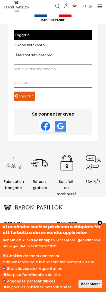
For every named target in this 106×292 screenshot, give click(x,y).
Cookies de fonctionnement (33, 255)
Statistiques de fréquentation (34, 268)
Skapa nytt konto (30, 45)
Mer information (42, 246)
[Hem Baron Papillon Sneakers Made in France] (16, 6)
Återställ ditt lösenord (33, 55)
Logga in (27, 36)
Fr (84, 6)
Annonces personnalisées (31, 281)
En (91, 6)
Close (100, 223)
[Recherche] (57, 6)
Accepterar (90, 284)
